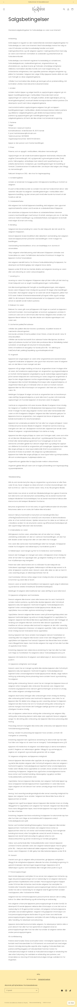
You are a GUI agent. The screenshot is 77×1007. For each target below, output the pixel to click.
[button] (4, 9)
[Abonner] (36, 990)
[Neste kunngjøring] (73, 2)
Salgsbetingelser (44, 979)
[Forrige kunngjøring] (4, 2)
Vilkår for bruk (47, 1002)
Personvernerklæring (35, 1002)
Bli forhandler (31, 979)
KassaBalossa (14, 1002)
